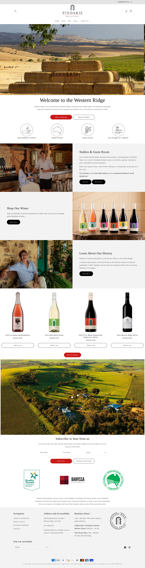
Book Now (98, 182)
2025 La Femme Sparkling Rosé (18, 335)
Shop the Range (72, 355)
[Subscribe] (105, 452)
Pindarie (29, 563)
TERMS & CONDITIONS (21, 518)
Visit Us (85, 182)
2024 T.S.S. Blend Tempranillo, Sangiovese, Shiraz (91, 336)
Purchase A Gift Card (83, 461)
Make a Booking (61, 117)
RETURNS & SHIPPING (21, 525)
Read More (86, 274)
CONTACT (16, 529)
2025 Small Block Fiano (54, 335)
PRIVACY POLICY (19, 522)
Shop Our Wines (84, 117)
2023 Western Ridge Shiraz (127, 335)
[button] (15, 11)
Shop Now (13, 222)
